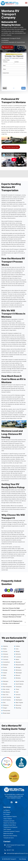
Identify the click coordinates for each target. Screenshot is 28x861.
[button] (14, 2)
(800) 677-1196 (8, 47)
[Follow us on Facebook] (11, 802)
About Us (21, 47)
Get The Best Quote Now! (11, 147)
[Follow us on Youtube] (16, 802)
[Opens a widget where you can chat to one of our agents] (23, 858)
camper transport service (17, 351)
